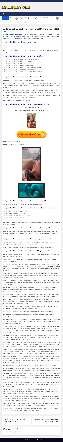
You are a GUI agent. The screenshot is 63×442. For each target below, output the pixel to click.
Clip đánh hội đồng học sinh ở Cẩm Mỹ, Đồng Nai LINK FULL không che (46, 420)
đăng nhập (10, 432)
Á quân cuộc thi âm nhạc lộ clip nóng (17, 144)
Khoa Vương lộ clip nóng (14, 141)
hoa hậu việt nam (36, 408)
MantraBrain (40, 439)
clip (25, 408)
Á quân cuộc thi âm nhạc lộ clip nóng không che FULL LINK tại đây (16, 420)
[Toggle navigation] (4, 14)
